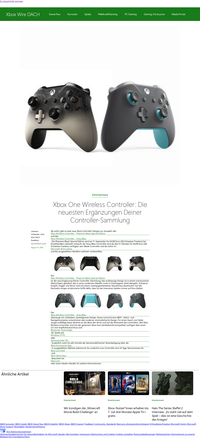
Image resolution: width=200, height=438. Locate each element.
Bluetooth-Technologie (61, 330)
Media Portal (178, 14)
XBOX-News (64, 424)
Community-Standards (105, 424)
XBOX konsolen (7, 424)
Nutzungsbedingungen (144, 434)
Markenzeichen (163, 434)
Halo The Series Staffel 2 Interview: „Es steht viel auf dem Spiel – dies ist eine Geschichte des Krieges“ (172, 413)
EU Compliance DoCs (19, 436)
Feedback (89, 424)
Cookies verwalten (124, 434)
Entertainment (100, 195)
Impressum (85, 434)
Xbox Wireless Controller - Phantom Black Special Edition (78, 278)
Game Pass (54, 14)
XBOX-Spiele (21, 424)
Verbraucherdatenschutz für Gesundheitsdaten (22, 434)
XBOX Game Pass (35, 424)
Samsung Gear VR (59, 340)
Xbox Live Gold (58, 350)
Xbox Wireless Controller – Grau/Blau (68, 238)
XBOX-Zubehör (51, 424)
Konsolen (72, 14)
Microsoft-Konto (178, 424)
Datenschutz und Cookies (103, 434)
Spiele (87, 14)
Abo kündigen (72, 434)
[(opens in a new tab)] (84, 383)
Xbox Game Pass (58, 355)
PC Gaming (131, 14)
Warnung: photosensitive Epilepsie (132, 424)
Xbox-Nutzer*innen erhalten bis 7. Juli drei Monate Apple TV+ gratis (128, 411)
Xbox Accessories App (61, 345)
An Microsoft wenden (55, 434)
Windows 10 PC (58, 335)
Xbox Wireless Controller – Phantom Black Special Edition (78, 233)
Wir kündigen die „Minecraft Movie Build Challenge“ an (82, 410)
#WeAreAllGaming (108, 14)
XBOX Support (77, 424)
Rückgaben (19, 426)
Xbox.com (55, 361)
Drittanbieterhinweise (160, 424)
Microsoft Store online (61, 249)
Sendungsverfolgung (35, 426)
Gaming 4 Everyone (154, 14)
